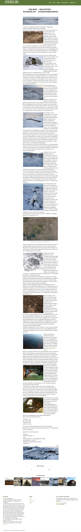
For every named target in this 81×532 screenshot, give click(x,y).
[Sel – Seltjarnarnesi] (62, 481)
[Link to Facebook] (77, 530)
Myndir (30, 502)
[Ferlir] (12, 2)
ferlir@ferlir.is (5, 524)
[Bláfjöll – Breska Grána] (36, 481)
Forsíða (30, 499)
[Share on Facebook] (31, 469)
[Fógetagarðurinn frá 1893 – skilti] (44, 481)
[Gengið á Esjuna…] (18, 481)
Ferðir (30, 498)
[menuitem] (50, 2)
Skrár (30, 503)
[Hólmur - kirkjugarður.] (40, 21)
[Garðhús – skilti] (71, 481)
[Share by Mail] (49, 469)
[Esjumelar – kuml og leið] (9, 481)
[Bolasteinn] (27, 481)
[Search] (77, 2)
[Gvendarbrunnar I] (53, 481)
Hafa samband (31, 500)
